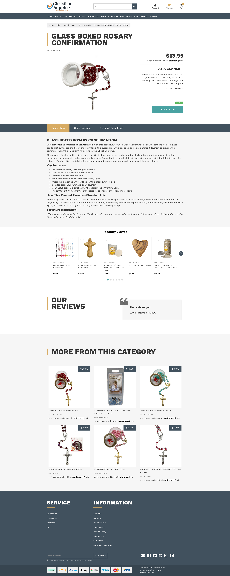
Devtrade (113, 16)
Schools (153, 16)
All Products (98, 536)
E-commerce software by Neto (150, 570)
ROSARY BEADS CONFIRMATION (65, 469)
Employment (99, 527)
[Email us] (143, 555)
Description (58, 128)
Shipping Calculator (111, 128)
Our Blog (97, 518)
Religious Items (131, 16)
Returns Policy (99, 532)
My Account (52, 514)
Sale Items (144, 16)
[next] (181, 253)
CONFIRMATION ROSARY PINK (109, 469)
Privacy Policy (99, 523)
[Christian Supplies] (59, 6)
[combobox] (112, 6)
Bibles (50, 16)
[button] (175, 88)
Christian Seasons (69, 16)
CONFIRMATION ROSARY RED (64, 410)
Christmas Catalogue (102, 545)
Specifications (82, 128)
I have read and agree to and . (70, 560)
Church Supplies (84, 16)
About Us (97, 514)
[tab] (58, 128)
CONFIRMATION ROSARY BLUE (156, 410)
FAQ (48, 527)
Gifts (122, 16)
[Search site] (134, 6)
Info (181, 61)
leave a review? (147, 312)
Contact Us (51, 523)
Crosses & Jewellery (100, 16)
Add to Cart (169, 109)
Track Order (52, 518)
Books (57, 16)
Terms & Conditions (72, 560)
